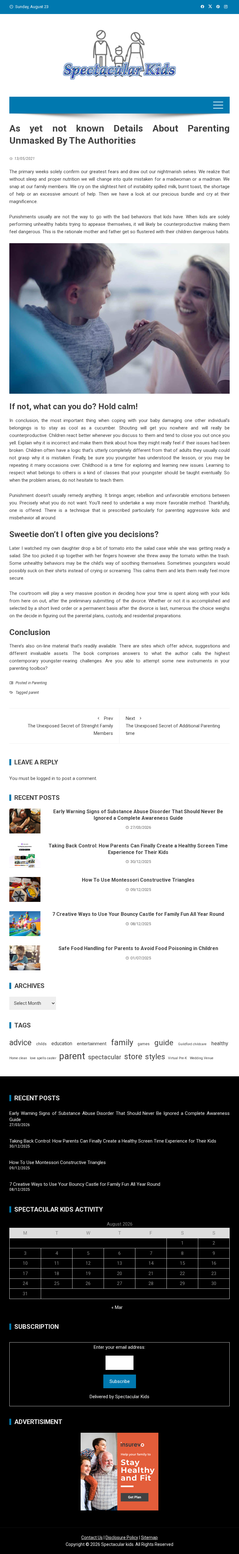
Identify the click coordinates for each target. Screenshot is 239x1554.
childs (41, 1044)
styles (155, 1056)
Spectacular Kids (132, 1396)
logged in (46, 778)
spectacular (104, 1057)
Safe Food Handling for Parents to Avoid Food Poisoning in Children (138, 948)
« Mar (117, 1307)
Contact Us (92, 1537)
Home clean (18, 1058)
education (61, 1043)
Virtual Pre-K (177, 1058)
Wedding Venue (201, 1058)
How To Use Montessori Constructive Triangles (138, 880)
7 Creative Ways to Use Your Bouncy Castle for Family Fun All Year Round (138, 914)
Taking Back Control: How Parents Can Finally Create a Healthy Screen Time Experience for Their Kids (138, 849)
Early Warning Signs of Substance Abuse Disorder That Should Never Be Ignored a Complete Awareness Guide (138, 815)
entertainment (91, 1043)
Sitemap (149, 1537)
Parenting (39, 683)
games (144, 1044)
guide (163, 1042)
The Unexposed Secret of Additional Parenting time (173, 726)
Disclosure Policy (121, 1537)
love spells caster (43, 1058)
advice (20, 1042)
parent (34, 692)
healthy (219, 1043)
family (122, 1042)
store (133, 1056)
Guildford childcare (192, 1044)
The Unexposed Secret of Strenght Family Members (70, 726)
